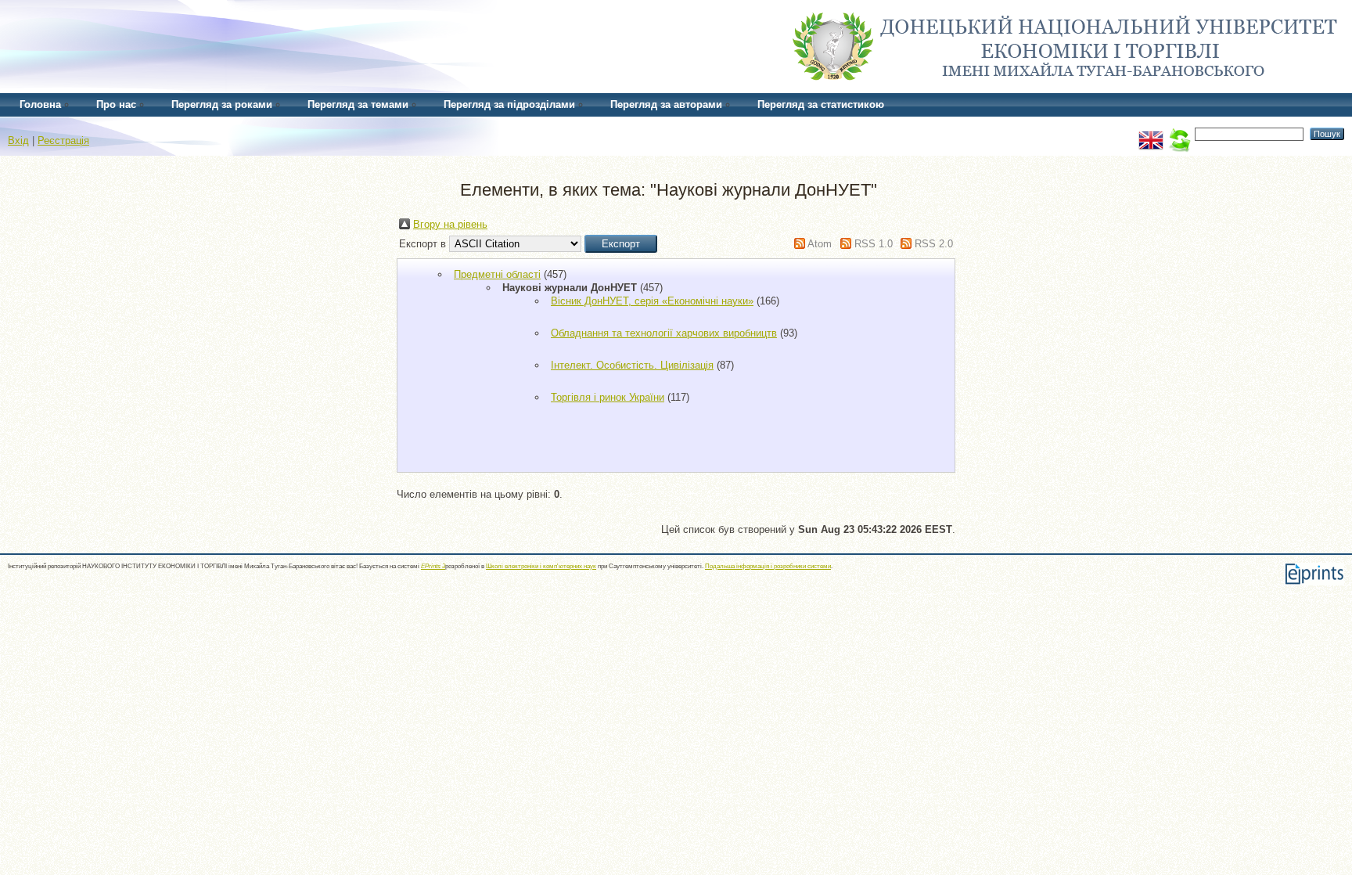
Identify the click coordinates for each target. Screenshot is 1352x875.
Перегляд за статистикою (820, 104)
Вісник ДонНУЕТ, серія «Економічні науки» (652, 301)
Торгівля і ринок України (607, 397)
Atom (819, 244)
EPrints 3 (433, 566)
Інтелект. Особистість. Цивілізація (632, 365)
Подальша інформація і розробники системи (768, 566)
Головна (40, 104)
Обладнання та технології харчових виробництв (664, 333)
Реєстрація (63, 140)
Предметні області (497, 274)
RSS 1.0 (873, 244)
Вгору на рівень (450, 224)
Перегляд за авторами (666, 104)
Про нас (116, 104)
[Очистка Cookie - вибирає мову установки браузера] (1179, 133)
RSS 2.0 (934, 244)
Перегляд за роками (221, 104)
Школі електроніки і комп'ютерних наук (541, 566)
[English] (1150, 133)
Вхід (18, 140)
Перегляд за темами (357, 104)
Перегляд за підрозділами (509, 104)
